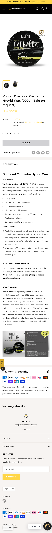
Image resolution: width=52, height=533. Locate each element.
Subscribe (11, 477)
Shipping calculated (33, 122)
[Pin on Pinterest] (38, 152)
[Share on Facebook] (33, 152)
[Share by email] (47, 152)
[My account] (42, 8)
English (6, 489)
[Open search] (37, 8)
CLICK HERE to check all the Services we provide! (26, 2)
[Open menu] (4, 9)
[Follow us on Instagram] (4, 501)
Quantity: (7, 133)
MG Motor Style (10, 111)
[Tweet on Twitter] (43, 152)
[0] (47, 8)
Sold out (26, 143)
